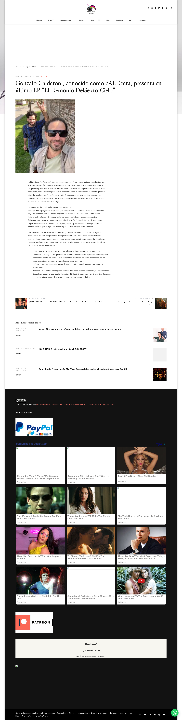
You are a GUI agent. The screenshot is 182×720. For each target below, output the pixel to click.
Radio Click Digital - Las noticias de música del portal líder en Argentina (55, 713)
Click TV (51, 20)
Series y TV (95, 20)
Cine (108, 20)
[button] (175, 713)
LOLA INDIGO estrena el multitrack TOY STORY (62, 349)
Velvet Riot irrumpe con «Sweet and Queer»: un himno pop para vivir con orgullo (80, 329)
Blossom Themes (21, 716)
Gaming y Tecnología (124, 20)
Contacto (142, 20)
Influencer (81, 20)
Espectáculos (65, 20)
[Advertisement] (91, 43)
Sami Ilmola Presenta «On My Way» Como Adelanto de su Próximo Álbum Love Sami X (83, 369)
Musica (39, 20)
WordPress (43, 716)
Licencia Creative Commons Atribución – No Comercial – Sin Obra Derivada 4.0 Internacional (75, 404)
